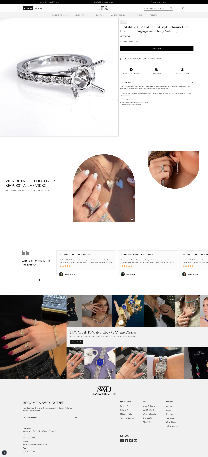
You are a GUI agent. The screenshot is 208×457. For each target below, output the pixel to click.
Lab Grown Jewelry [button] (119, 15)
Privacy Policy (125, 406)
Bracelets (169, 414)
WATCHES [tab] (38, 8)
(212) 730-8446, (29, 438)
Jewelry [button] (99, 15)
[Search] (171, 8)
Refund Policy (125, 410)
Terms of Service (127, 418)
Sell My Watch (148, 410)
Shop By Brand (149, 406)
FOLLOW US (76, 341)
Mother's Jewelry (173, 426)
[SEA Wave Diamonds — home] (104, 8)
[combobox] (158, 8)
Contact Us (147, 418)
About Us (153, 15)
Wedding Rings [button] (81, 15)
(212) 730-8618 (29, 451)
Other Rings (171, 422)
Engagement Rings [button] (58, 15)
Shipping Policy (126, 414)
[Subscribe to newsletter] (76, 417)
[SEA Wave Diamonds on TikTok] (136, 442)
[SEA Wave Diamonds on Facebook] (127, 442)
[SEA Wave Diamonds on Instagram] (122, 442)
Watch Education (150, 414)
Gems (168, 410)
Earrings (169, 406)
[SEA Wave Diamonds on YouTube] (131, 442)
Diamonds (139, 15)
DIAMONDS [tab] (28, 8)
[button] (183, 8)
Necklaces (170, 418)
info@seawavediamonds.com (35, 444)
